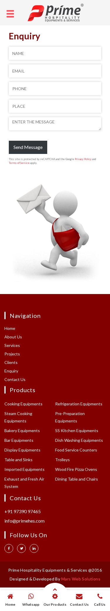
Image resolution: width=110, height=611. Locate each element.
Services (12, 345)
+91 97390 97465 (22, 511)
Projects (12, 353)
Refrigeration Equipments (78, 403)
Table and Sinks (18, 459)
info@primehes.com (24, 520)
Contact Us (15, 379)
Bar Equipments (18, 440)
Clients (11, 362)
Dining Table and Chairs (76, 478)
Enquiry (11, 370)
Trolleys (62, 459)
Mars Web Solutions (80, 578)
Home (9, 328)
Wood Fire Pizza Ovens (76, 469)
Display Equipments (22, 449)
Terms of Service (19, 162)
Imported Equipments (24, 469)
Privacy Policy (83, 159)
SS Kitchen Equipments (76, 430)
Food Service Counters (76, 449)
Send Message (28, 147)
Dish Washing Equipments (79, 440)
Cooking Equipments (23, 403)
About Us (13, 336)
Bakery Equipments (22, 430)
